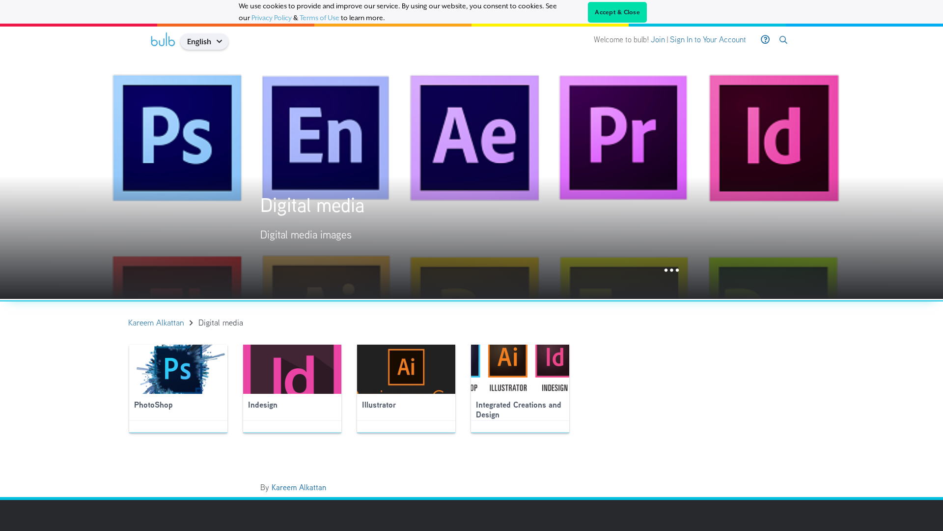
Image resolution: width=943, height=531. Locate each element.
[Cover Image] (471, 176)
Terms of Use (319, 18)
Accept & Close (617, 12)
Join (658, 39)
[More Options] (671, 270)
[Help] (765, 40)
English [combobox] (199, 41)
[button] (223, 41)
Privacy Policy (271, 18)
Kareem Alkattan (299, 487)
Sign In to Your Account (708, 39)
